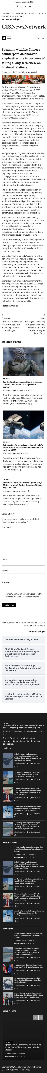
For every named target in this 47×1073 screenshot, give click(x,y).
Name (5, 559)
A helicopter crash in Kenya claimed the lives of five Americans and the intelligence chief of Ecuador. (27, 808)
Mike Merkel (31, 72)
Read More (7, 748)
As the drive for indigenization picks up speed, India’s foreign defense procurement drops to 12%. (27, 774)
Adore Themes (22, 1069)
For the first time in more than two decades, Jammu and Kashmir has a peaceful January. (23, 384)
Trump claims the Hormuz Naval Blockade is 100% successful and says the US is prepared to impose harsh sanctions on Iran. (27, 791)
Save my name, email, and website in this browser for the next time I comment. (24, 595)
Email (5, 570)
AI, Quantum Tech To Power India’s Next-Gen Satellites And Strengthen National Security (27, 980)
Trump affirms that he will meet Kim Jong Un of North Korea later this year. (28, 966)
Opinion (14, 305)
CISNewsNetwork (24, 26)
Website (5, 582)
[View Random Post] (38, 38)
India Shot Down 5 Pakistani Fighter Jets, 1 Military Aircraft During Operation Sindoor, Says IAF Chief (23, 485)
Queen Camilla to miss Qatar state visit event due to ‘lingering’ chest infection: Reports (23, 726)
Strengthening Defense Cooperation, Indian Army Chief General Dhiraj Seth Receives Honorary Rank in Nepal (28, 995)
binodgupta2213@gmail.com (15, 731)
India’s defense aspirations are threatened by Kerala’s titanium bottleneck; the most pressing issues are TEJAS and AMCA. (27, 757)
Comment (7, 527)
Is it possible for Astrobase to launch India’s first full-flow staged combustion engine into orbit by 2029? (23, 447)
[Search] (43, 38)
